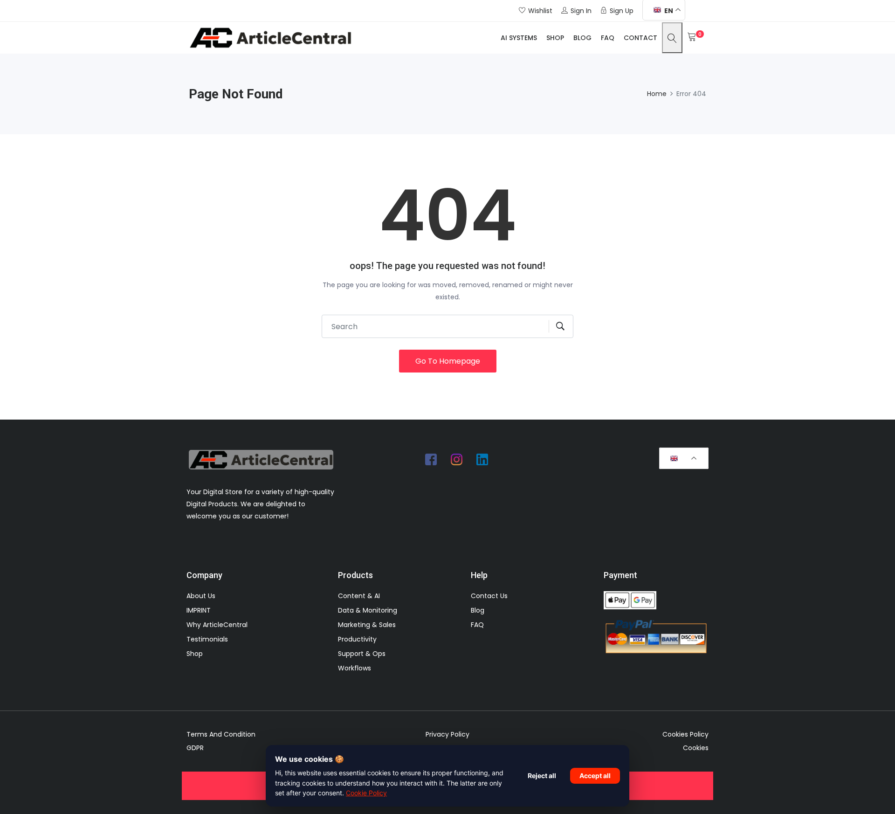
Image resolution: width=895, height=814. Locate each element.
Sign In (581, 10)
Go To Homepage (447, 361)
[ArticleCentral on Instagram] (456, 459)
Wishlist (540, 10)
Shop (555, 37)
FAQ (607, 37)
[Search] (672, 37)
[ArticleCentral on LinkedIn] (482, 459)
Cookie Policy (366, 793)
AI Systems (519, 37)
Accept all (595, 776)
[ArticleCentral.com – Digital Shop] (270, 38)
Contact (640, 37)
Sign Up (621, 10)
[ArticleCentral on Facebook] (431, 459)
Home (657, 93)
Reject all (542, 776)
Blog (582, 37)
